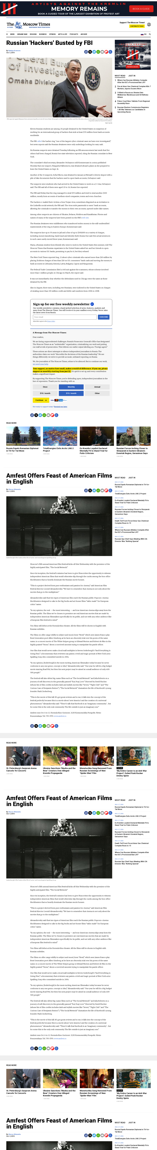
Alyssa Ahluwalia (14, 489)
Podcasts (74, 34)
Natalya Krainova (14, 51)
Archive (84, 34)
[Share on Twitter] (90, 52)
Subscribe (104, 317)
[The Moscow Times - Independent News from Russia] (28, 24)
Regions (33, 34)
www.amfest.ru (60, 716)
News (12, 34)
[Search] (150, 34)
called (39, 141)
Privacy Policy (51, 321)
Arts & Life (62, 34)
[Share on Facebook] (86, 52)
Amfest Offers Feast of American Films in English (59, 478)
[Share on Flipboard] (106, 52)
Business (43, 34)
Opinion (52, 34)
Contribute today (137, 26)
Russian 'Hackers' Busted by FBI (49, 42)
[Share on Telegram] (94, 52)
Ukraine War (22, 34)
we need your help (40, 364)
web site (85, 218)
